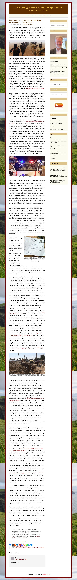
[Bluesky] (31, 545)
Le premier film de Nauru (54, 61)
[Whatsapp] (27, 545)
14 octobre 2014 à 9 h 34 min (21, 559)
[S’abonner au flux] (58, 106)
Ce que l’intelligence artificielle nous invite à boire (58, 129)
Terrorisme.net (52, 158)
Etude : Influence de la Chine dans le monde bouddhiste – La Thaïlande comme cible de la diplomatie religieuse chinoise (57, 181)
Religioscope (55, 163)
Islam (17, 546)
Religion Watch (52, 148)
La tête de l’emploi (53, 118)
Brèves (53, 114)
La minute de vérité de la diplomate (56, 123)
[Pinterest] (20, 545)
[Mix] (24, 545)
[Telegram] (29, 545)
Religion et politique (22, 546)
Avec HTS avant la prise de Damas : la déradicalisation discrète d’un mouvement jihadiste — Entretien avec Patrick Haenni (58, 176)
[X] (13, 545)
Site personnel (52, 137)
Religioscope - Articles (54, 153)
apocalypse (17, 547)
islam (33, 547)
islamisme (36, 547)
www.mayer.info (46, 574)
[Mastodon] (22, 545)
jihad (39, 547)
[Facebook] (10, 545)
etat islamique (28, 547)
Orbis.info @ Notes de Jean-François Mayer (38, 7)
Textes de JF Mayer (53, 142)
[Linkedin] (17, 545)
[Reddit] (15, 545)
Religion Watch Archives (54, 151)
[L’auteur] (58, 53)
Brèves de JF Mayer (53, 140)
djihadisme (22, 547)
